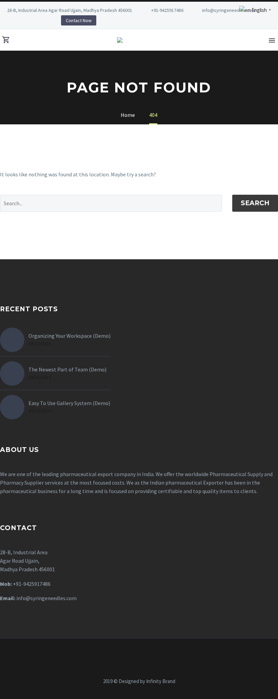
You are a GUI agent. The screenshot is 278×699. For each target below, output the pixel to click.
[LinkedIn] (13, 20)
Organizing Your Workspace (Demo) (69, 335)
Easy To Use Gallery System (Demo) (69, 403)
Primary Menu (272, 40)
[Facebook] (125, 657)
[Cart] (6, 40)
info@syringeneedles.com (229, 10)
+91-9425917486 (167, 10)
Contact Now (79, 20)
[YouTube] (34, 20)
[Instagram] (24, 20)
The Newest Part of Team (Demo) (67, 369)
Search (255, 203)
